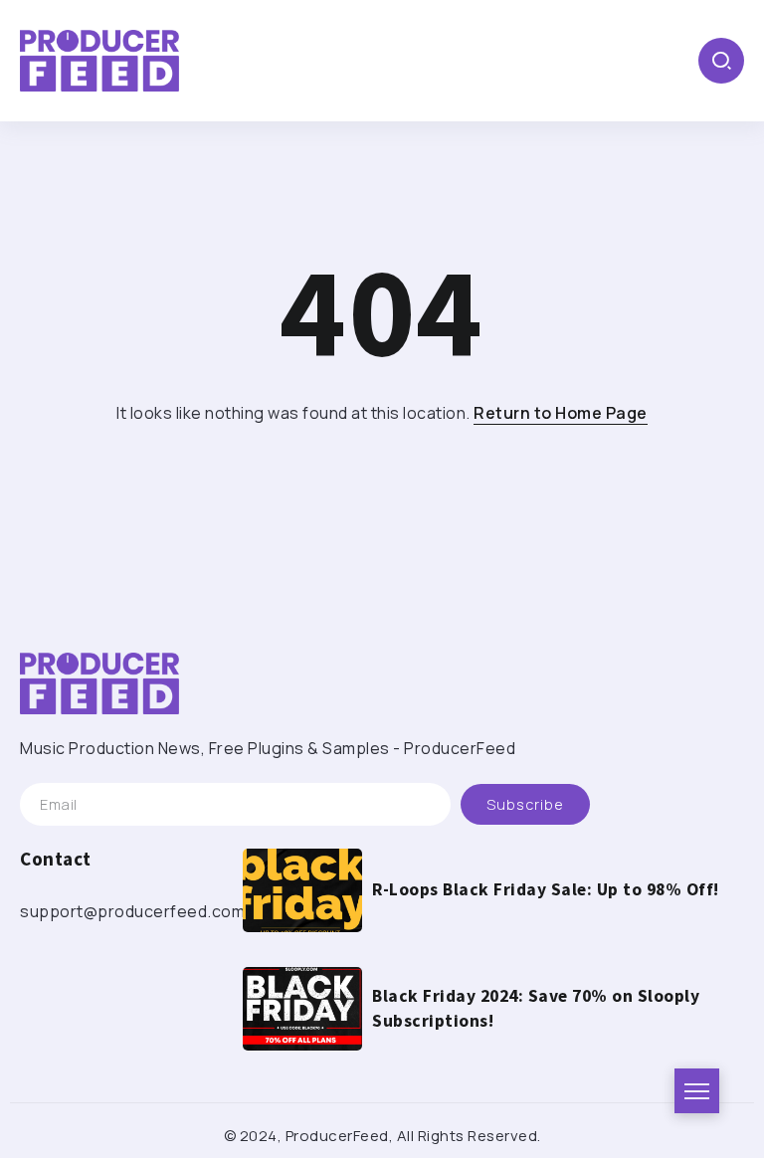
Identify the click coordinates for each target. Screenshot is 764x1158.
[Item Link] (302, 890)
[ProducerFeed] (99, 59)
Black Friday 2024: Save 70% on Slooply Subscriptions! (535, 1008)
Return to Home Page (561, 413)
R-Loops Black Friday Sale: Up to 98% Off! (545, 889)
